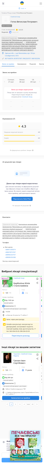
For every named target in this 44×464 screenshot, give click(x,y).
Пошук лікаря (12, 13)
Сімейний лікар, (26, 354)
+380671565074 (10, 249)
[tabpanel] (22, 168)
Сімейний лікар (15, 17)
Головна (4, 13)
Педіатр (16, 356)
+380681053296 (10, 257)
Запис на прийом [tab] (8, 64)
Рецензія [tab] (33, 64)
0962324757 (27, 58)
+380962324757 (10, 255)
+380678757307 (10, 252)
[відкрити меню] (41, 3)
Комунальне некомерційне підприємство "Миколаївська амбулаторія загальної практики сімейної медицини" (20, 40)
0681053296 (36, 58)
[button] (4, 81)
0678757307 (18, 58)
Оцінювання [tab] (21, 64)
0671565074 (9, 58)
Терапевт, (17, 354)
